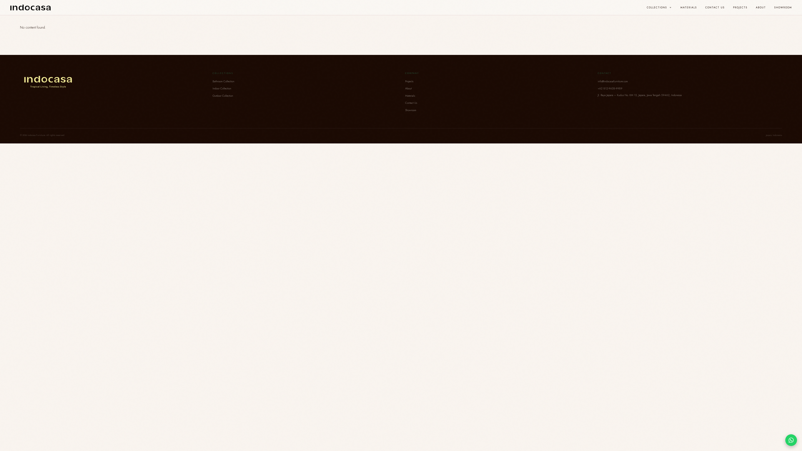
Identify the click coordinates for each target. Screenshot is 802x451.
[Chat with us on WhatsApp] (791, 440)
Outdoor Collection (223, 96)
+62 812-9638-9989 (610, 88)
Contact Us (715, 7)
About (761, 7)
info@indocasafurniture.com (613, 81)
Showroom (783, 7)
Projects (740, 7)
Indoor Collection (222, 88)
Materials (688, 7)
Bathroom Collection (223, 81)
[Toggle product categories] (670, 7)
